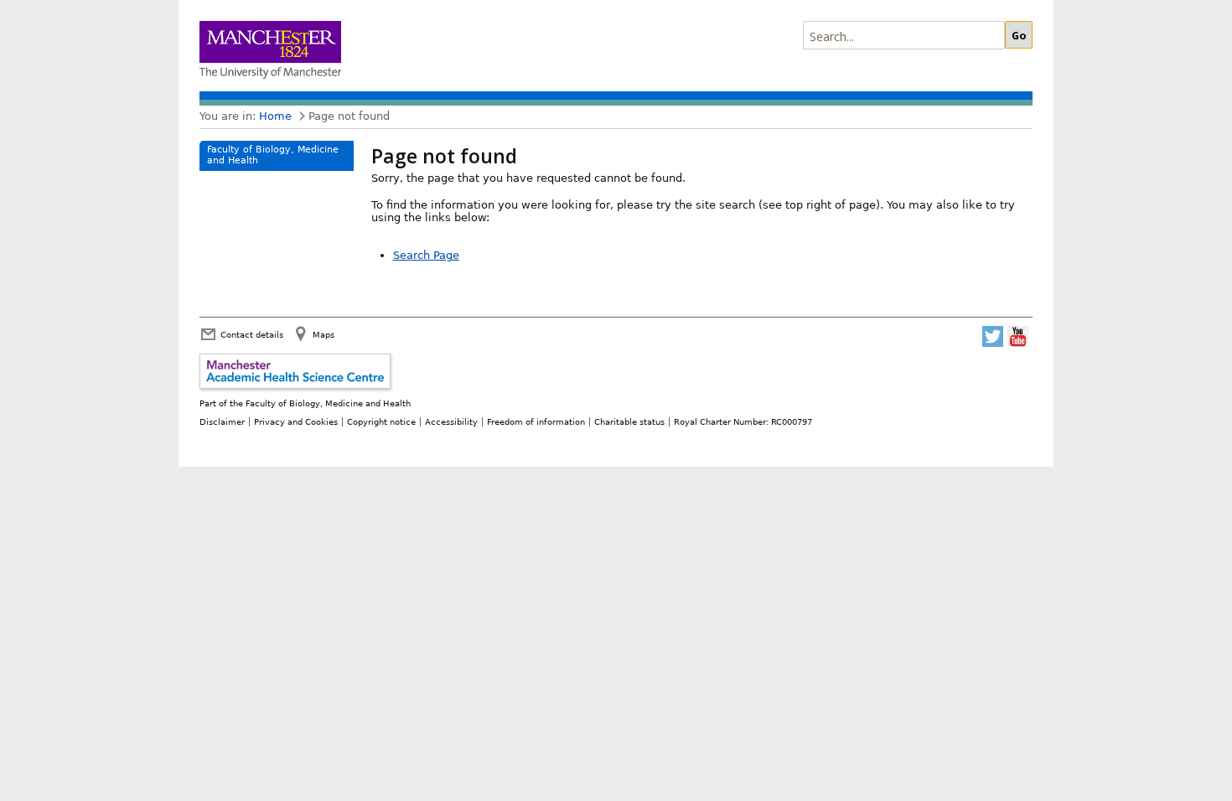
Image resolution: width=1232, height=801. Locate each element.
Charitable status (629, 421)
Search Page (426, 255)
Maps (323, 334)
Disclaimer (222, 421)
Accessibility (451, 421)
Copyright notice (381, 421)
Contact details (251, 334)
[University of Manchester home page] (270, 51)
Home (275, 116)
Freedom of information (536, 421)
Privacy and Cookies (296, 421)
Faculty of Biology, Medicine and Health (273, 155)
